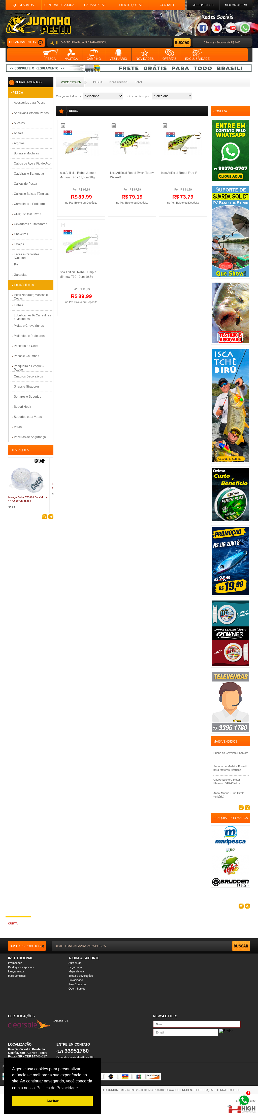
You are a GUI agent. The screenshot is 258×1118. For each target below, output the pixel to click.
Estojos (19, 244)
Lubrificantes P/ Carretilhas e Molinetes (32, 317)
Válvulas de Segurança (30, 437)
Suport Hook (22, 406)
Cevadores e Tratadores (30, 224)
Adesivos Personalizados (31, 113)
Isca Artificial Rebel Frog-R (179, 173)
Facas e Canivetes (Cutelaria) (26, 256)
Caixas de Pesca (25, 183)
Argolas (19, 143)
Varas (18, 427)
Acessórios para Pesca (29, 102)
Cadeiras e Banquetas (29, 173)
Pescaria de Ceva (26, 346)
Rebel (138, 82)
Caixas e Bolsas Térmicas (31, 194)
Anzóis (18, 133)
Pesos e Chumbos (26, 356)
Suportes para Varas (28, 417)
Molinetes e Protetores (29, 336)
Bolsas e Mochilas (26, 153)
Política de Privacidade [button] (57, 1088)
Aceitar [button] (52, 1101)
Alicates (19, 123)
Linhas (18, 305)
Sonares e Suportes (27, 396)
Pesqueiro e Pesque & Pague (29, 367)
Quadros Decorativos (28, 376)
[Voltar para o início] (38, 23)
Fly (16, 264)
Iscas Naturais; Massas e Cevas (31, 296)
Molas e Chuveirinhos (29, 326)
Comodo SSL (61, 1020)
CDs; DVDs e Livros (27, 214)
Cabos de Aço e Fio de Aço (32, 163)
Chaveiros (21, 234)
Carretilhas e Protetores (30, 204)
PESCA (97, 82)
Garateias (20, 275)
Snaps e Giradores (27, 386)
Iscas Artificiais (118, 82)
